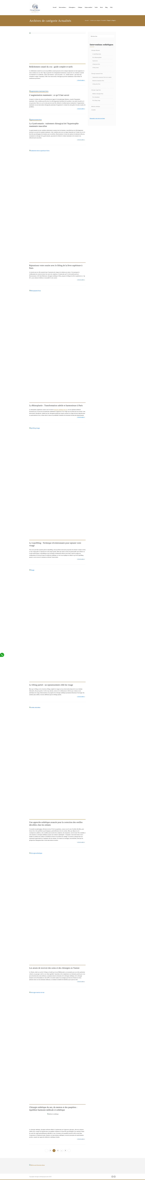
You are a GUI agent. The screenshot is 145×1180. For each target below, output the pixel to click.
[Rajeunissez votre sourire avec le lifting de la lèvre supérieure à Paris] (57, 207)
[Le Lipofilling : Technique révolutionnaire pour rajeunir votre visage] (57, 484)
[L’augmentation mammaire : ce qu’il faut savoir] (38, 92)
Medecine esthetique (95, 106)
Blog (106, 7)
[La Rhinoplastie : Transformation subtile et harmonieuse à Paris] (57, 347)
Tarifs (96, 7)
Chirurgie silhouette (95, 50)
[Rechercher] (115, 7)
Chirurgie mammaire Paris (97, 73)
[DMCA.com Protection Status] (37, 1165)
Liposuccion (95, 60)
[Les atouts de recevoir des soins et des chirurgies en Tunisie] (57, 909)
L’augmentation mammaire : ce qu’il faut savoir (49, 95)
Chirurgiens (72, 7)
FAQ (111, 7)
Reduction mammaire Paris (98, 80)
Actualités (93, 109)
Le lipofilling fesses (96, 54)
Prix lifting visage (96, 100)
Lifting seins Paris (96, 84)
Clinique (80, 7)
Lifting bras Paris (96, 64)
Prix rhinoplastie (96, 97)
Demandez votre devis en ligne (97, 118)
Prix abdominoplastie (97, 57)
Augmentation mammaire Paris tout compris (101, 77)
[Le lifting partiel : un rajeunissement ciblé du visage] (57, 626)
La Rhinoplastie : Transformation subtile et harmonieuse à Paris (56, 405)
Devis (101, 7)
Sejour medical (88, 7)
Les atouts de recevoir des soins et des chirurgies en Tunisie (54, 968)
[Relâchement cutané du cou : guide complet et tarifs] (57, 49)
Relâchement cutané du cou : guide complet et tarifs (51, 67)
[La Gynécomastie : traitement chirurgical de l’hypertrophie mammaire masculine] (35, 120)
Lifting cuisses (95, 67)
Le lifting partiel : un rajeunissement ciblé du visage (51, 685)
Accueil (54, 7)
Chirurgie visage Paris (96, 90)
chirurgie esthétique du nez (60, 409)
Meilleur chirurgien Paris (97, 93)
